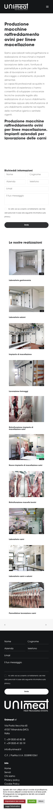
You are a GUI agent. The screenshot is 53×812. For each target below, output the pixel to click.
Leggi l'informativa (12, 806)
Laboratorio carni (16, 539)
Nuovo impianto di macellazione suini (25, 465)
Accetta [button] (32, 801)
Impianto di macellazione (20, 354)
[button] (47, 6)
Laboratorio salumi (17, 317)
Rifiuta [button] (41, 801)
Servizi (7, 772)
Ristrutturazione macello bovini (22, 502)
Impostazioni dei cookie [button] (14, 801)
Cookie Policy (11, 784)
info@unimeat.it (12, 750)
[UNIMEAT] (16, 6)
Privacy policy (12, 780)
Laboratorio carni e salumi (20, 576)
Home (7, 769)
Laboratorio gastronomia (20, 280)
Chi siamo (9, 776)
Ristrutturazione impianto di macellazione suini (21, 428)
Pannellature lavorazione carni (22, 613)
